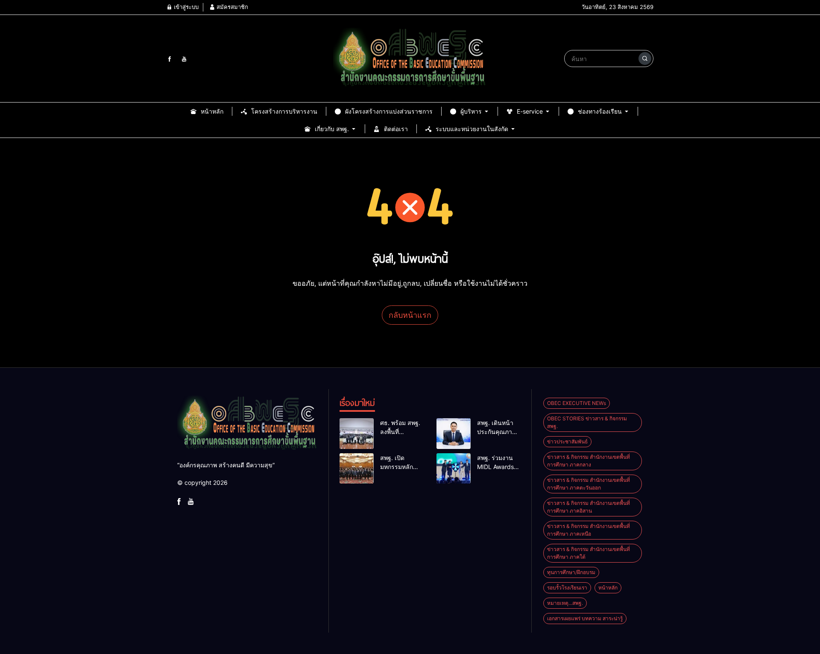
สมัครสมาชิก (231, 6)
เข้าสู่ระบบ (185, 6)
